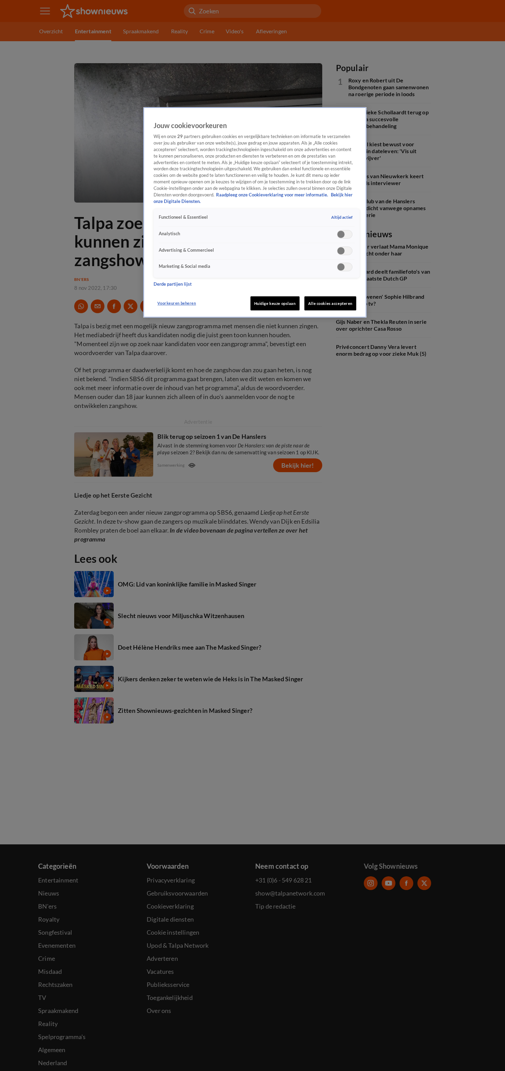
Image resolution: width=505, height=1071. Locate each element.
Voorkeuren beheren (176, 303)
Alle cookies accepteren (330, 303)
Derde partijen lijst (173, 284)
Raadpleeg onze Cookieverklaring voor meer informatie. (272, 194)
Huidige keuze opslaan (275, 303)
